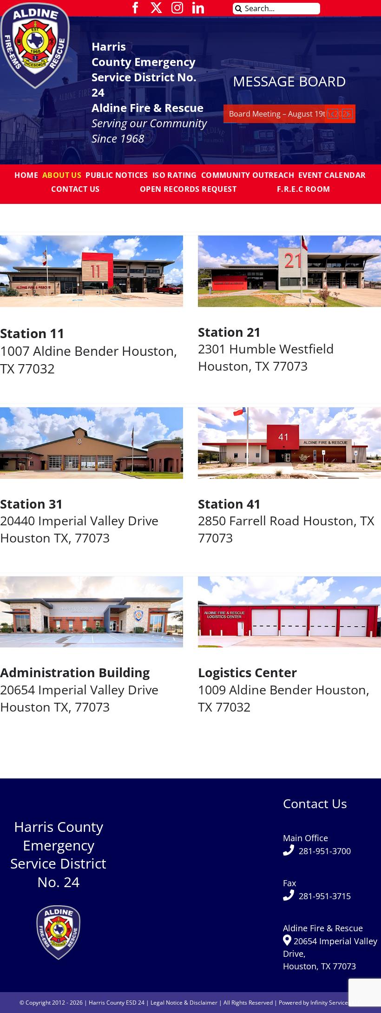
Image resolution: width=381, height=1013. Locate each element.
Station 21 (229, 331)
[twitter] (156, 7)
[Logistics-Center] (58, 908)
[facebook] (135, 7)
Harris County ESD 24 (117, 1002)
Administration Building (75, 672)
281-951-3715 (325, 896)
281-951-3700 (325, 850)
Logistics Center (247, 672)
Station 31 (31, 503)
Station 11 (32, 333)
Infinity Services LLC (335, 1002)
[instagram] (177, 7)
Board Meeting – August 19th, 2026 (290, 114)
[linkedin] (198, 7)
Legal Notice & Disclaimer (184, 1002)
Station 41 (229, 503)
